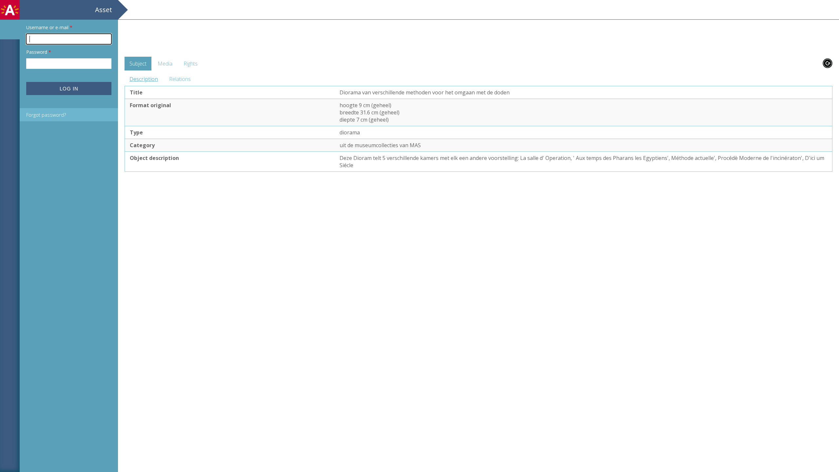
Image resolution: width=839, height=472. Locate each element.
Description (143, 79)
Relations (180, 79)
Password (38, 52)
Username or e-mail (49, 27)
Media (165, 63)
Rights (191, 63)
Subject (137, 63)
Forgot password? (46, 114)
